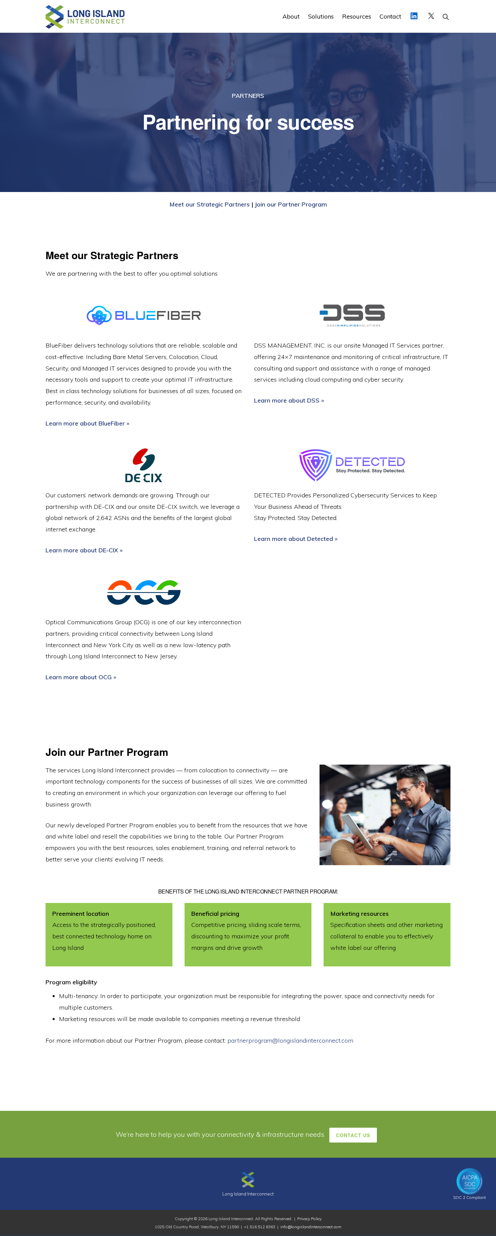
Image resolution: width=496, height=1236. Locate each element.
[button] (445, 16)
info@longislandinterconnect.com (310, 1226)
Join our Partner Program (291, 204)
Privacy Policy (309, 1218)
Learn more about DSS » (289, 400)
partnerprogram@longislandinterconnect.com (290, 1040)
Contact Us (353, 1135)
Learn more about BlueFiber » (87, 423)
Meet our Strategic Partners (209, 204)
